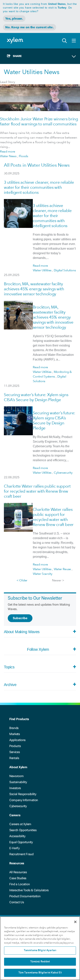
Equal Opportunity (21, 842)
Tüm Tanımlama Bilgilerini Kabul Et (40, 972)
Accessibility (17, 836)
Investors (15, 788)
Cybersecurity (18, 806)
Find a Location (19, 884)
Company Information (23, 800)
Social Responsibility (22, 794)
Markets (14, 734)
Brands (14, 728)
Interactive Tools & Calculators (29, 890)
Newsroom (16, 776)
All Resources (18, 872)
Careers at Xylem (20, 824)
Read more (7, 151)
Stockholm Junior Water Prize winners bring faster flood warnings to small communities (39, 121)
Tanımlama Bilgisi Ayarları (40, 950)
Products (15, 746)
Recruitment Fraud (21, 854)
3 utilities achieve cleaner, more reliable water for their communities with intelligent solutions (39, 187)
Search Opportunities (23, 830)
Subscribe (20, 618)
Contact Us (16, 902)
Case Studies (17, 878)
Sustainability (18, 782)
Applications (17, 740)
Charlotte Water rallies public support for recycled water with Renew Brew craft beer (37, 491)
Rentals (14, 758)
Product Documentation (24, 896)
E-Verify (14, 848)
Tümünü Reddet (40, 961)
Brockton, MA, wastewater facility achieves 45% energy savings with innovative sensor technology (34, 288)
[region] (40, 948)
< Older (22, 580)
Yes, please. (14, 18)
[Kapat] (75, 922)
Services (14, 752)
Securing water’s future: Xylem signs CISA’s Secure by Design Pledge (36, 397)
